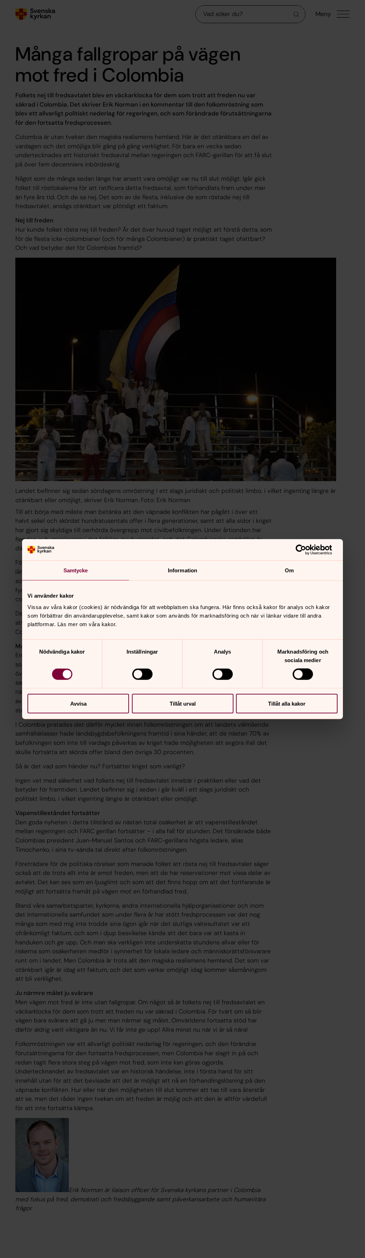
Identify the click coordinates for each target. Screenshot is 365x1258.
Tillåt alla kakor (286, 703)
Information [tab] (182, 570)
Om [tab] (289, 570)
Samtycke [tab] (75, 570)
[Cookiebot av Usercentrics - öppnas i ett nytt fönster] (306, 550)
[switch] (142, 674)
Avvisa (78, 703)
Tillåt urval (183, 703)
